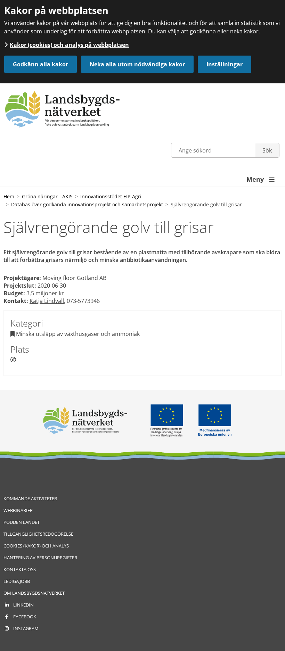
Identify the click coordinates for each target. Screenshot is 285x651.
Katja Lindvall (47, 301)
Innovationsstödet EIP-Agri (110, 196)
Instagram (26, 628)
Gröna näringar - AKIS (47, 196)
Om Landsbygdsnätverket (34, 593)
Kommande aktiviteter (30, 498)
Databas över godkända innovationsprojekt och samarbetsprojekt (87, 204)
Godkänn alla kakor (40, 64)
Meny (260, 179)
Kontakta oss (19, 569)
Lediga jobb (16, 581)
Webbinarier (18, 510)
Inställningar (224, 64)
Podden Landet (21, 522)
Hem (8, 196)
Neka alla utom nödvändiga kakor (137, 64)
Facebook (24, 616)
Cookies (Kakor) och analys (36, 546)
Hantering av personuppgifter (40, 557)
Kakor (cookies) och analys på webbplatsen (69, 45)
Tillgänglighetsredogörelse (38, 534)
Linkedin (23, 605)
